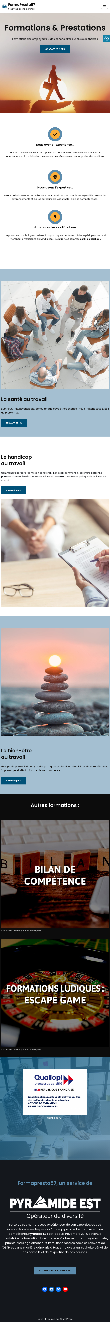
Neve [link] (40, 1319)
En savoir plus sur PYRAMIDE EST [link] (55, 1270)
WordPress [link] (66, 1319)
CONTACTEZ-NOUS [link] (55, 49)
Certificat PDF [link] (55, 1117)
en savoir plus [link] (13, 490)
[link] (106, 38)
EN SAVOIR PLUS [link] (14, 422)
